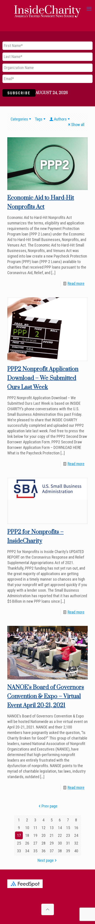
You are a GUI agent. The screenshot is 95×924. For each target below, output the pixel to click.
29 (52, 843)
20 (44, 835)
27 (35, 843)
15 (68, 827)
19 (35, 835)
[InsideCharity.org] (47, 8)
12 (44, 827)
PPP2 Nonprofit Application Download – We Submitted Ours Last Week (42, 378)
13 (52, 827)
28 (44, 843)
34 (27, 851)
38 (60, 851)
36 (44, 851)
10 (27, 827)
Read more (76, 283)
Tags (38, 119)
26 (27, 843)
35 (35, 851)
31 (68, 843)
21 (52, 835)
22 (60, 835)
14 (60, 827)
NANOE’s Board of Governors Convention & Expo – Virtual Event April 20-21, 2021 (45, 696)
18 (27, 835)
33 (19, 851)
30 (60, 843)
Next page (46, 860)
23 (68, 835)
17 (19, 835)
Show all (77, 124)
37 (52, 851)
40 (76, 851)
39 (68, 851)
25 (19, 843)
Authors (60, 119)
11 (35, 827)
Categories (19, 119)
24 (76, 835)
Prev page (49, 806)
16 (76, 827)
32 (76, 843)
